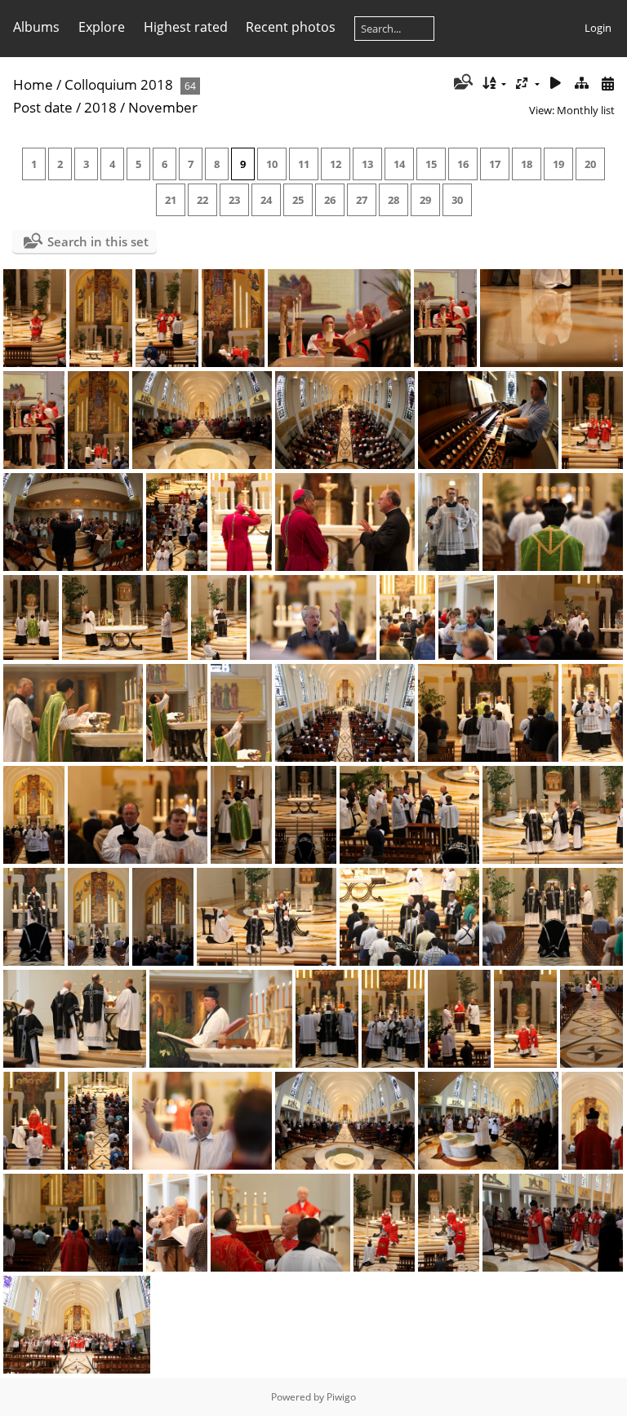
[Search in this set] (462, 83)
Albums (36, 27)
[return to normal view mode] (581, 83)
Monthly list (586, 110)
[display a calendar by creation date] (607, 83)
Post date (43, 107)
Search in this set (98, 241)
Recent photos (291, 27)
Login (598, 27)
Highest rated (186, 27)
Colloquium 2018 (118, 84)
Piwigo (341, 1397)
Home (33, 84)
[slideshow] (556, 83)
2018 (100, 107)
